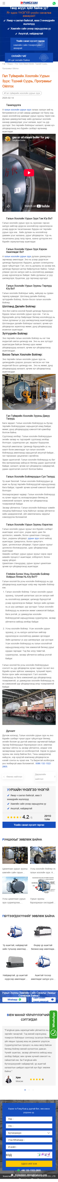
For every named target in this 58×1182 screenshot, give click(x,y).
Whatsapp (12, 999)
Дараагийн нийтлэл (40, 776)
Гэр (3, 64)
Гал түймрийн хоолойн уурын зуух (22, 93)
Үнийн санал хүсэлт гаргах (29, 824)
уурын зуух (33, 538)
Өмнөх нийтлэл (14, 776)
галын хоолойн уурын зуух (17, 109)
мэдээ (10, 64)
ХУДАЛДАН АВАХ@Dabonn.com (31, 1175)
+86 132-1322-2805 (31, 1170)
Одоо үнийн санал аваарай (40, 999)
